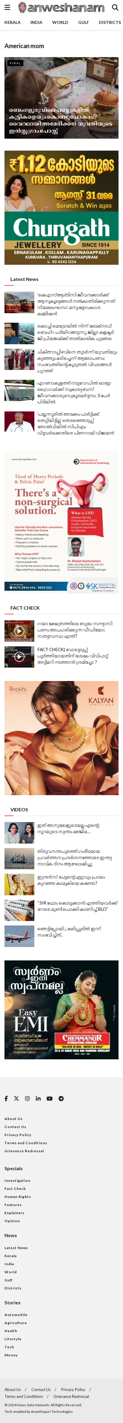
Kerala (12, 22)
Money (11, 1355)
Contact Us (15, 1126)
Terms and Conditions (25, 1143)
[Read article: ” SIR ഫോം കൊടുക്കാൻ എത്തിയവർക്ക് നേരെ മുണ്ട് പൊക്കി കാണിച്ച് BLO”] (19, 910)
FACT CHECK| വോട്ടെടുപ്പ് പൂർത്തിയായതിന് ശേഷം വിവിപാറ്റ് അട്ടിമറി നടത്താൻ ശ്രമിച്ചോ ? (72, 656)
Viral (15, 63)
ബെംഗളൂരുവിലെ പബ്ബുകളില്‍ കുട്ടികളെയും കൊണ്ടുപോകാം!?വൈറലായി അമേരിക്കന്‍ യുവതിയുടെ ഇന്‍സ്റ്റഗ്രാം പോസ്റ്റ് (60, 120)
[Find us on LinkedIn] (38, 1098)
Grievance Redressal (24, 1151)
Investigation (17, 1180)
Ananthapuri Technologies (52, 1411)
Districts (110, 22)
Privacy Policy (17, 1135)
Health (10, 1331)
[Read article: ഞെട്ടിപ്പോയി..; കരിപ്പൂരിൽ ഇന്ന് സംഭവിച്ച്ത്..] (19, 936)
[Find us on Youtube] (50, 1098)
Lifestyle (12, 1339)
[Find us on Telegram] (61, 1098)
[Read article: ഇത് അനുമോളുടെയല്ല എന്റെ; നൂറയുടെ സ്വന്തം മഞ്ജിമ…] (19, 833)
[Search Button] (115, 7)
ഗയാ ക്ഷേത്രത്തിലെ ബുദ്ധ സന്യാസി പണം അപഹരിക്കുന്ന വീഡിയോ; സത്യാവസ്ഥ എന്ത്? (75, 630)
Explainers (14, 1213)
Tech (9, 1347)
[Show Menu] (7, 7)
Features (13, 1204)
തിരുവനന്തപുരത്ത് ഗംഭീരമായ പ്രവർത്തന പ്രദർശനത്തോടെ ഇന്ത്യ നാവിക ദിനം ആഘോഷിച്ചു (74, 857)
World (60, 22)
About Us (13, 1118)
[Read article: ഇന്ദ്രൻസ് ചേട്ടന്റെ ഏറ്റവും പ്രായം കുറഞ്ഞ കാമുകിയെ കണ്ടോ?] (19, 884)
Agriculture (15, 1323)
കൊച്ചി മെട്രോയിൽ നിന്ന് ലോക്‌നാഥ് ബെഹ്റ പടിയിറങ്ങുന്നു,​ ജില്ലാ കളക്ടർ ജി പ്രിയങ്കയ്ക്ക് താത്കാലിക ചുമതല (75, 332)
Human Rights (17, 1196)
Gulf (83, 22)
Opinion (12, 1221)
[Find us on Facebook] (6, 1098)
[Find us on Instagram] (27, 1098)
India (36, 22)
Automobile (15, 1314)
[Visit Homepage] (60, 7)
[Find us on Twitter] (16, 1098)
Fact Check (15, 1188)
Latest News (16, 1247)
